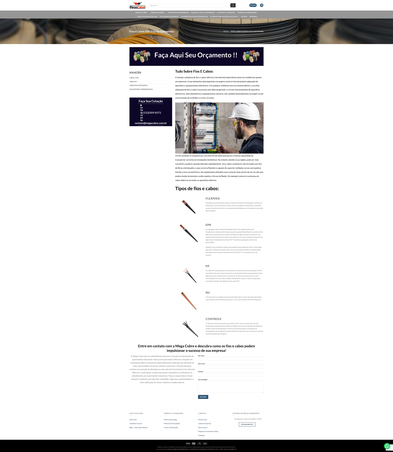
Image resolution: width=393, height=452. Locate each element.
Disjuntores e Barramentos (178, 12)
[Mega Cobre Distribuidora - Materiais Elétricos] (137, 5)
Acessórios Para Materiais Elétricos (223, 16)
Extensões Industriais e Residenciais (194, 16)
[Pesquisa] (233, 5)
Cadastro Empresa (204, 423)
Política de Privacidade (172, 423)
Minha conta (202, 420)
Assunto (200, 371)
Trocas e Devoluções (171, 427)
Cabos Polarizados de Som (147, 16)
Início (226, 31)
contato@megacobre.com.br (151, 123)
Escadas (244, 16)
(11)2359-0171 (152, 112)
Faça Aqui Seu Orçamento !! (195, 55)
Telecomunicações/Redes (168, 16)
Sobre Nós (133, 420)
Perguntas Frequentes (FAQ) (208, 431)
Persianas (253, 16)
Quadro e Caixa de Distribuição (203, 12)
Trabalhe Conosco (135, 423)
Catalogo (201, 435)
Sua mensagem (202, 379)
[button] (387, 446)
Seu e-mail (201, 363)
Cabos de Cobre (141, 12)
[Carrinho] (261, 5)
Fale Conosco (203, 427)
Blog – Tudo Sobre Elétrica (138, 427)
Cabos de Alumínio (157, 12)
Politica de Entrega (170, 420)
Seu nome (201, 356)
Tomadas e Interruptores (247, 12)
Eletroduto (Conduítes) (226, 12)
